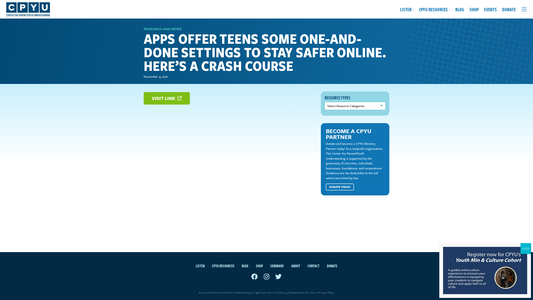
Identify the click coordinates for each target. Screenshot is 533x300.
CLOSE (525, 248)
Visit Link (164, 98)
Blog (459, 9)
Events (490, 9)
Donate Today (339, 187)
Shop (474, 9)
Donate (509, 9)
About (295, 266)
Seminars (277, 266)
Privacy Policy (326, 292)
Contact (314, 266)
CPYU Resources (433, 9)
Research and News (163, 28)
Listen (406, 9)
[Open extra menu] (524, 9)
